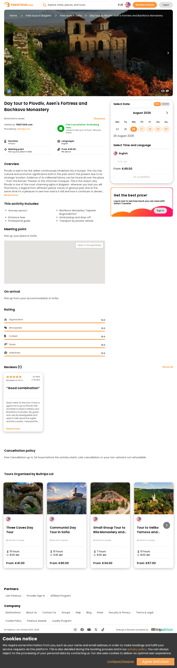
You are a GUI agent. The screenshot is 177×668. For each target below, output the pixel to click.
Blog (88, 612)
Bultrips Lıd (23, 128)
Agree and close (155, 661)
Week (157, 104)
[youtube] (89, 630)
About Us (31, 612)
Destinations (13, 612)
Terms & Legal (144, 612)
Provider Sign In (36, 595)
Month (165, 104)
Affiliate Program (60, 595)
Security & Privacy (120, 612)
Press (100, 612)
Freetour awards (36, 621)
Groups (66, 612)
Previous (9, 53)
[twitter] (96, 630)
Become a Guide (145, 4)
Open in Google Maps (89, 245)
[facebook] (82, 630)
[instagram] (75, 630)
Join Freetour (13, 595)
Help (78, 612)
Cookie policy (13, 621)
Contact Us (49, 612)
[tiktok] (103, 630)
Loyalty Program (62, 621)
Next (168, 53)
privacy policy (137, 649)
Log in (166, 4)
